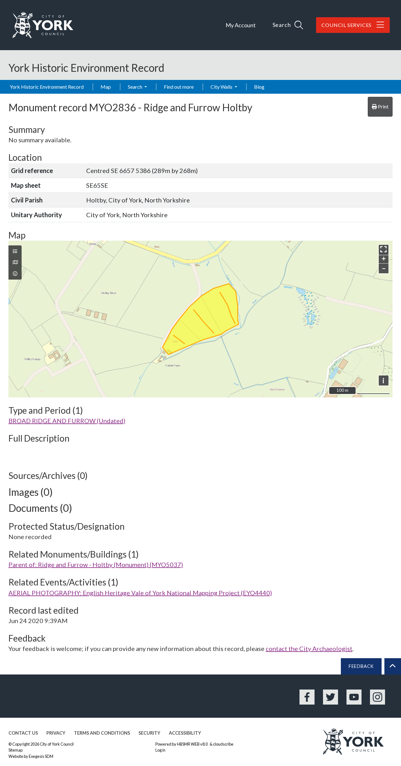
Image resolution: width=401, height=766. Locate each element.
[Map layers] (15, 251)
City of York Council (57, 744)
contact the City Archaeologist (309, 648)
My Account (241, 25)
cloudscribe (223, 744)
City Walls (222, 87)
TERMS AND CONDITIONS (102, 733)
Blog (259, 87)
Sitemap (15, 750)
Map (106, 87)
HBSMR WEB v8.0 (192, 744)
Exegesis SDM (41, 756)
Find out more (179, 87)
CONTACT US (23, 733)
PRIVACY (55, 733)
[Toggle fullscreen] (383, 249)
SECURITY (149, 733)
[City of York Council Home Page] (43, 25)
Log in (160, 750)
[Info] (15, 273)
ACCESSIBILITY (185, 733)
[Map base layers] (15, 262)
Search (135, 87)
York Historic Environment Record (47, 87)
